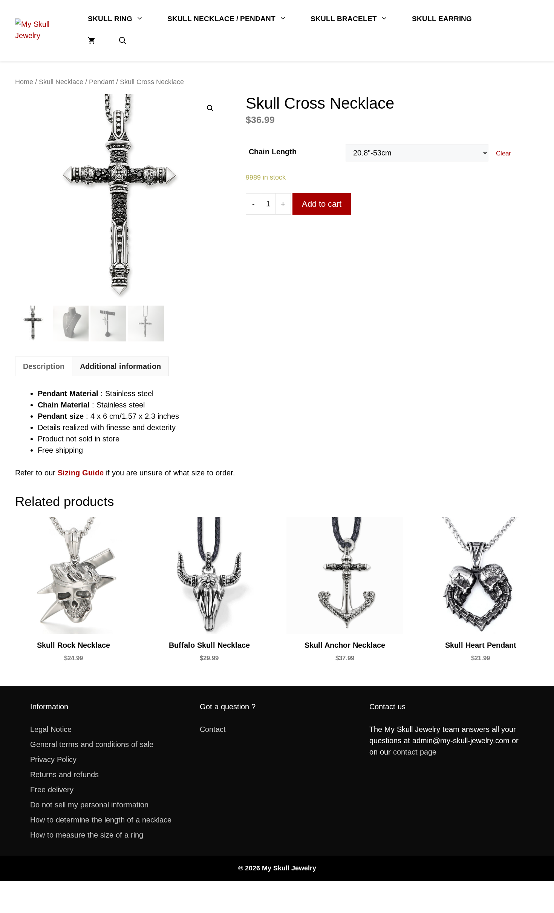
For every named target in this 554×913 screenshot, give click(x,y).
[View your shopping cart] (91, 41)
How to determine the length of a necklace (100, 820)
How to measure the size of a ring (86, 835)
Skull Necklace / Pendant (221, 19)
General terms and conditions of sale (91, 744)
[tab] (43, 366)
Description (43, 366)
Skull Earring (442, 19)
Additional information (120, 366)
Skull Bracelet (344, 19)
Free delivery (51, 789)
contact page (414, 752)
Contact (213, 729)
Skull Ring (110, 19)
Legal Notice (51, 729)
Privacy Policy (53, 759)
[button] (122, 41)
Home (24, 82)
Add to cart (321, 204)
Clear (503, 153)
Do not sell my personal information (89, 805)
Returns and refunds (64, 774)
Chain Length (273, 152)
